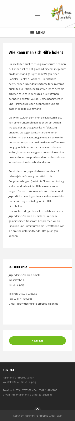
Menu (40, 32)
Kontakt (37, 340)
